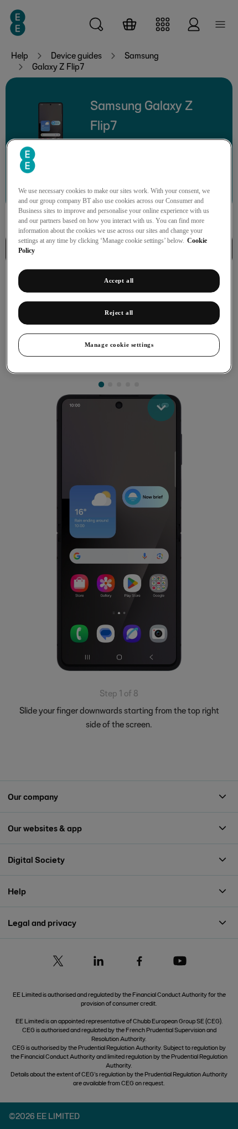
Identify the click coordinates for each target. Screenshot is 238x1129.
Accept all (119, 280)
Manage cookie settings (119, 344)
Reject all (119, 312)
